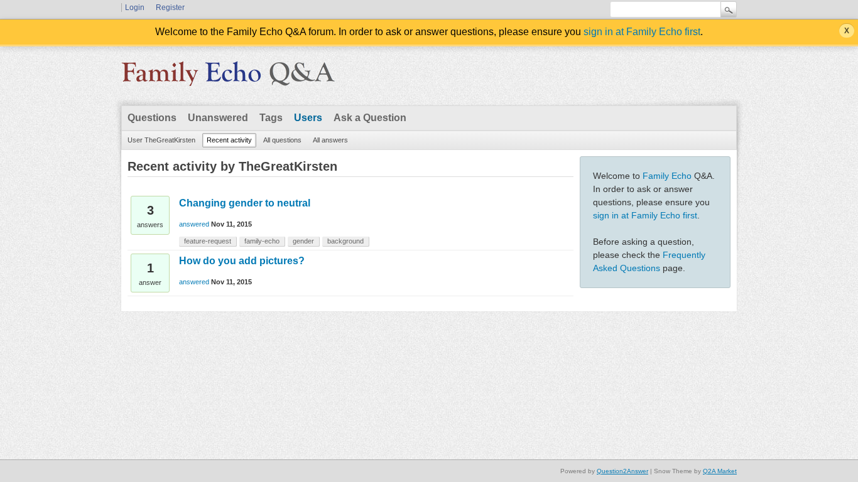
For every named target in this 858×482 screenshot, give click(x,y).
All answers (330, 140)
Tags (271, 117)
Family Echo (667, 176)
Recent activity (229, 140)
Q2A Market (720, 471)
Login (134, 7)
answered (194, 224)
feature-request (207, 241)
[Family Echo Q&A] (228, 78)
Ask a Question (370, 117)
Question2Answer (622, 471)
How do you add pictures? (242, 260)
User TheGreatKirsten (161, 140)
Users (308, 117)
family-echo (262, 241)
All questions (282, 140)
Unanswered (218, 117)
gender (303, 241)
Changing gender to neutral (244, 203)
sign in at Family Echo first (642, 31)
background (345, 241)
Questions (152, 117)
